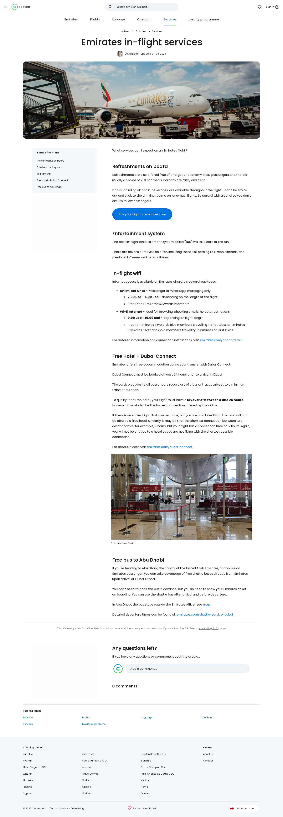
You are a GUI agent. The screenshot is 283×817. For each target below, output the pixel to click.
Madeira (28, 780)
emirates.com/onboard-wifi (221, 340)
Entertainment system (49, 167)
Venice (145, 780)
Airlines (125, 31)
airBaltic (28, 754)
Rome (144, 786)
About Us (208, 754)
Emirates (71, 19)
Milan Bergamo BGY (34, 767)
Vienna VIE (88, 754)
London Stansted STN (153, 754)
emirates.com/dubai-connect (170, 447)
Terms (53, 808)
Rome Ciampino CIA (153, 767)
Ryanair (27, 760)
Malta (85, 780)
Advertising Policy (209, 628)
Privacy (63, 808)
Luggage (118, 19)
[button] (5, 7)
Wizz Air (27, 773)
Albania (86, 786)
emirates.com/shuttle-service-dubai (205, 614)
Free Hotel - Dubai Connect (52, 180)
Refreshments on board (50, 160)
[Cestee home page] (21, 7)
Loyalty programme (204, 19)
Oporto (145, 793)
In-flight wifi (44, 173)
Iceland (27, 786)
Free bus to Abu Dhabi (49, 187)
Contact (208, 760)
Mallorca (87, 793)
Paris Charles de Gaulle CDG (157, 773)
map (206, 604)
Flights (95, 19)
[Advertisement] (64, 225)
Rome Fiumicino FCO (94, 760)
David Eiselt (131, 53)
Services (170, 19)
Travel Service (90, 773)
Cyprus (27, 793)
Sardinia (146, 760)
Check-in (144, 19)
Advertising (77, 808)
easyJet (86, 767)
